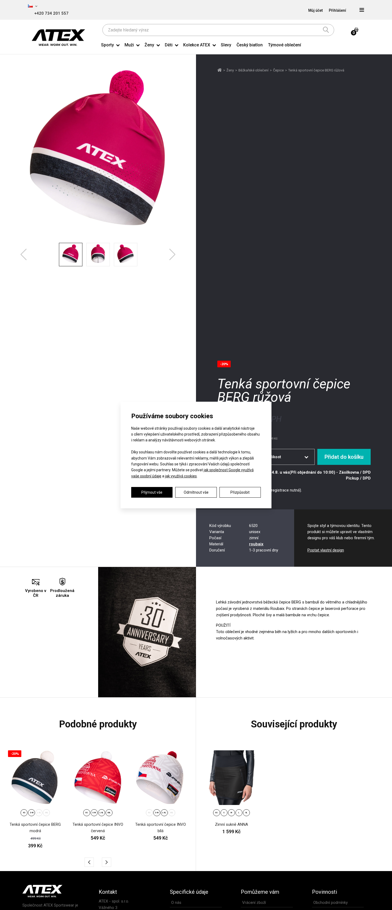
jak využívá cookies (181, 476)
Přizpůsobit (240, 492)
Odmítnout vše (196, 492)
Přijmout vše (151, 492)
